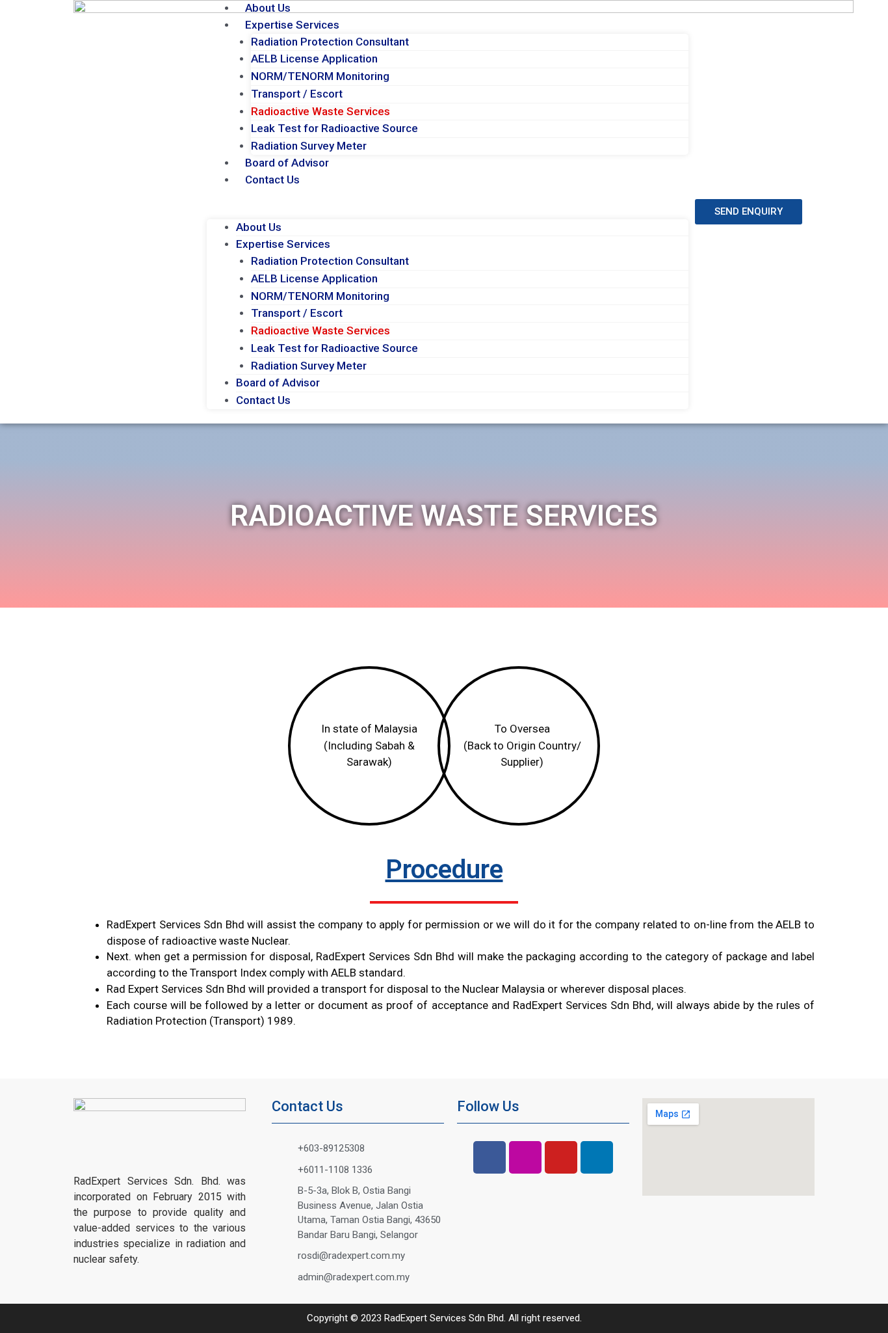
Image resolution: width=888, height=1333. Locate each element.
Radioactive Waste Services (320, 111)
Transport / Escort (297, 93)
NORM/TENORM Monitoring (320, 76)
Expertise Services (292, 24)
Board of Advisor (287, 162)
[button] (447, 211)
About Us (268, 7)
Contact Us (272, 179)
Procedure (444, 869)
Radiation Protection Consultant (330, 41)
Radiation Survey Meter (309, 145)
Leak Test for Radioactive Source (334, 128)
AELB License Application (314, 58)
